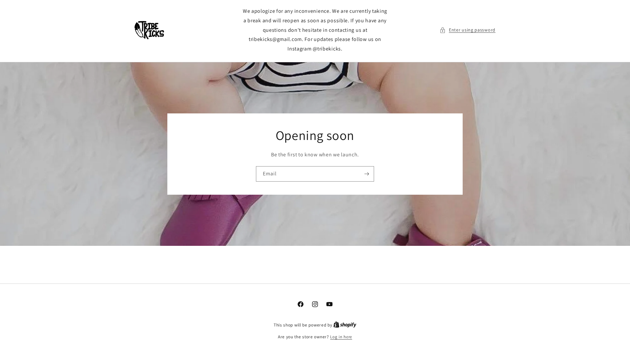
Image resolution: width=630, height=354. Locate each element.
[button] (467, 30)
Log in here (341, 337)
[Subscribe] (366, 174)
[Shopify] (344, 325)
